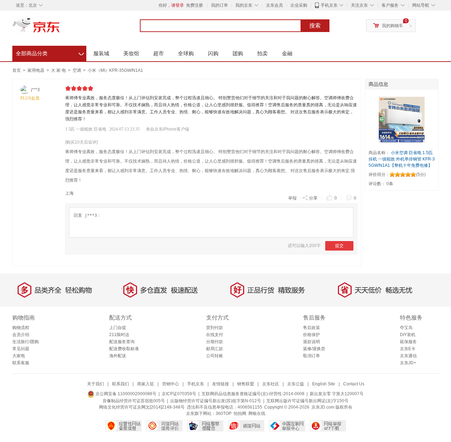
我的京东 (243, 5)
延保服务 (408, 341)
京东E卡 (407, 348)
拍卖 (262, 53)
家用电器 (36, 70)
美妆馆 (131, 53)
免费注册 (194, 5)
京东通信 (408, 355)
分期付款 (214, 341)
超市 (158, 53)
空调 (77, 70)
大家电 (18, 355)
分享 (313, 198)
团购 (238, 53)
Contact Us (353, 383)
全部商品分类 (50, 52)
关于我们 (95, 383)
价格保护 (311, 334)
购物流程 (20, 327)
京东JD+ (408, 362)
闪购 (213, 53)
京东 (59, 28)
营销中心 (170, 383)
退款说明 (311, 341)
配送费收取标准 (124, 348)
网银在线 (256, 413)
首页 (16, 70)
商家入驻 (145, 383)
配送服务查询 (122, 341)
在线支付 (214, 334)
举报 (292, 198)
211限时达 (119, 334)
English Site (323, 383)
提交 (339, 245)
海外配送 (117, 355)
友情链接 (220, 383)
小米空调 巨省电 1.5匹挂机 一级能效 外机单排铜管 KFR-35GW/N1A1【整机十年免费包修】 (402, 159)
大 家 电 (59, 70)
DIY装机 (407, 334)
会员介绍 (20, 334)
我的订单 (219, 5)
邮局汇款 (214, 348)
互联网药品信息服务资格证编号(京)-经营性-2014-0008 (253, 393)
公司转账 (214, 355)
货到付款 (214, 327)
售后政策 (311, 327)
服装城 (101, 53)
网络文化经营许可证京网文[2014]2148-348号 (142, 407)
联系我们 (120, 383)
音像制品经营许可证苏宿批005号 (134, 400)
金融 (287, 53)
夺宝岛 (406, 327)
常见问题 (20, 348)
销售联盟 (245, 383)
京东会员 (274, 5)
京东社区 (270, 383)
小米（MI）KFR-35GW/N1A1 (115, 70)
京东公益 (295, 383)
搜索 (315, 26)
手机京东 (329, 5)
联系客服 (20, 362)
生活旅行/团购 (25, 341)
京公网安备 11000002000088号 (125, 393)
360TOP (223, 413)
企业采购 (298, 5)
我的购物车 (392, 25)
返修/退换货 (314, 348)
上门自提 (117, 327)
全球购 (186, 53)
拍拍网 (240, 413)
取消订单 (311, 355)
